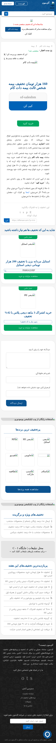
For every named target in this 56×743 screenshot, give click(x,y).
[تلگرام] (20, 212)
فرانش (5, 660)
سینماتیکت (35, 660)
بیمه (32, 46)
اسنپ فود (26, 656)
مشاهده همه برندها (28, 489)
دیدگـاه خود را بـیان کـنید (39, 349)
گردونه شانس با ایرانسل (39, 603)
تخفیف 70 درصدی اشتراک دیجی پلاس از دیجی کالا (27, 581)
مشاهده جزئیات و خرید (28, 276)
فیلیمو (43, 660)
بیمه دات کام (13, 29)
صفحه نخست (28, 693)
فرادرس (13, 660)
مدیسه (50, 660)
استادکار (35, 663)
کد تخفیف (24, 649)
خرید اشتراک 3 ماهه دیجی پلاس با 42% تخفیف (28, 314)
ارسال (28, 727)
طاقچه (20, 660)
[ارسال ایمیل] (30, 212)
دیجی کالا (7, 653)
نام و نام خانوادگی (43, 373)
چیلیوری (18, 656)
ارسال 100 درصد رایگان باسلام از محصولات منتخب (28, 521)
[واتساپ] (27, 212)
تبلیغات (28, 701)
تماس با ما (28, 705)
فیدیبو (27, 660)
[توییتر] (23, 212)
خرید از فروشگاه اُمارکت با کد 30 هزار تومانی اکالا (28, 624)
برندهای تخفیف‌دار (28, 697)
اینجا (27, 192)
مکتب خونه (48, 663)
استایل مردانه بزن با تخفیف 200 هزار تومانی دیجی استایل (28, 263)
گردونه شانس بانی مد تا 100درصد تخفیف (31, 618)
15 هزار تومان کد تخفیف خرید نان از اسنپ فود (29, 587)
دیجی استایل (8, 656)
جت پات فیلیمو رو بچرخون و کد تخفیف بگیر (29, 598)
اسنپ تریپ (36, 656)
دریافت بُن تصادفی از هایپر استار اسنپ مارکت (30, 629)
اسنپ (51, 656)
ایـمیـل (33, 387)
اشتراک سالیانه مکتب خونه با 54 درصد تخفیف (28, 527)
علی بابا (45, 656)
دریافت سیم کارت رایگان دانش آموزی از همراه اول (28, 592)
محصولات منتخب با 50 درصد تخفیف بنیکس (30, 532)
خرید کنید (28, 123)
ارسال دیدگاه (16, 403)
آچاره (41, 663)
